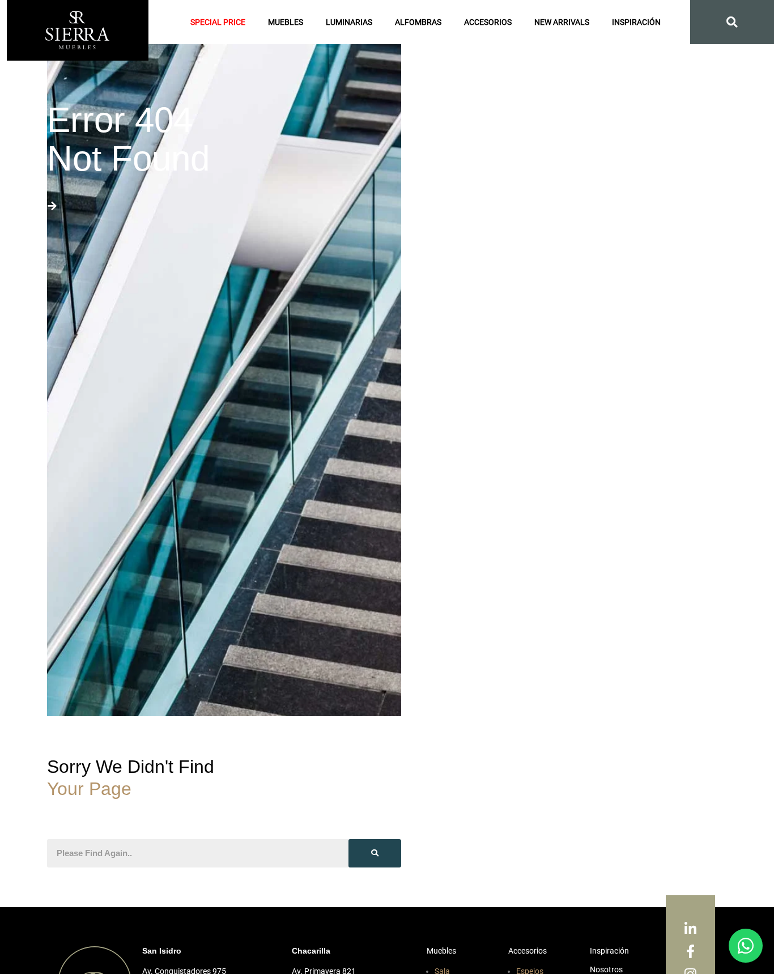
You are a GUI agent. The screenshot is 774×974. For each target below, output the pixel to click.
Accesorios (488, 22)
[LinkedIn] (690, 929)
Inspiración (636, 22)
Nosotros (606, 969)
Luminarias (349, 22)
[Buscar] (374, 853)
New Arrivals (561, 22)
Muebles (285, 22)
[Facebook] (690, 952)
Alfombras (418, 22)
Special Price (217, 22)
